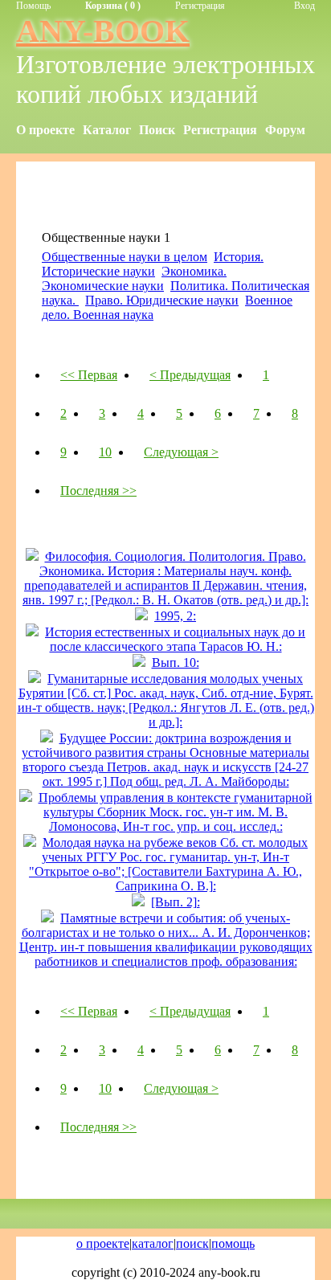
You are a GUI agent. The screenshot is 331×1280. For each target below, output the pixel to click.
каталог (153, 1243)
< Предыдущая (190, 375)
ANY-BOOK (103, 31)
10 (105, 452)
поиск (192, 1243)
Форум (285, 130)
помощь (233, 1243)
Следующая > (181, 452)
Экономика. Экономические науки (134, 278)
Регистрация (200, 5)
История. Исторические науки (153, 264)
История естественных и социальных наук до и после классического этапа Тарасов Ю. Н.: (175, 639)
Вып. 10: (175, 662)
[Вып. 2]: (175, 902)
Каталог (107, 130)
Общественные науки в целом (124, 257)
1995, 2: (175, 616)
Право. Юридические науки (162, 300)
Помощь (33, 5)
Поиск (157, 130)
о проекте (102, 1243)
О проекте (45, 130)
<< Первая (88, 375)
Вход (304, 5)
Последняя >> (98, 490)
